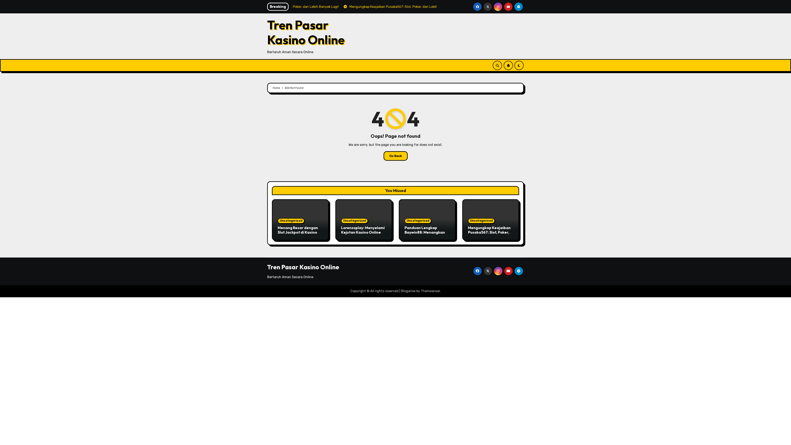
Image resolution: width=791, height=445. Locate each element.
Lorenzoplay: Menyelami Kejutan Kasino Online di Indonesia (363, 232)
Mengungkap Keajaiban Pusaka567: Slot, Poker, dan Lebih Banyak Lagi (489, 232)
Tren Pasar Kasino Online (306, 32)
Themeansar (430, 291)
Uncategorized (291, 220)
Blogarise (408, 291)
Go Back (395, 156)
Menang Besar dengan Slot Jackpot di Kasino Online (298, 232)
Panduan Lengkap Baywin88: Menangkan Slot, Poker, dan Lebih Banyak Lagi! (425, 234)
